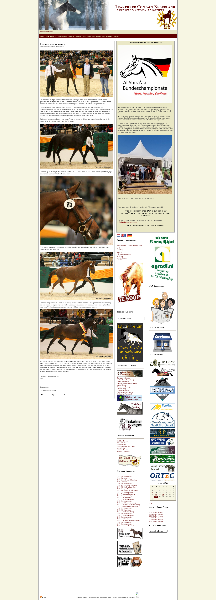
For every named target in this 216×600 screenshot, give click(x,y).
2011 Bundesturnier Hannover (127, 490)
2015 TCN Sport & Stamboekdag (128, 520)
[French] (126, 235)
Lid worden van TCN (124, 254)
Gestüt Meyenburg (123, 381)
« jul (150, 503)
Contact (117, 36)
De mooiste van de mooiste (52, 43)
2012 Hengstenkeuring (124, 501)
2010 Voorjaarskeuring (125, 489)
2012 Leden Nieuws (156, 521)
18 (156, 495)
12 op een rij (45, 395)
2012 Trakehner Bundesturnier (127, 506)
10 (152, 493)
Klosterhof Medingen (124, 387)
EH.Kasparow (121, 443)
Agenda (71, 36)
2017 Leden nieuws (156, 512)
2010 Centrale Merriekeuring (127, 480)
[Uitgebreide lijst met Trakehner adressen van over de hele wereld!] (130, 401)
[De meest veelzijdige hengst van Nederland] (162, 376)
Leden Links (96, 36)
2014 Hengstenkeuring (124, 513)
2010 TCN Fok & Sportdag (126, 487)
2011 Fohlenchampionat (125, 492)
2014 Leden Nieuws (156, 518)
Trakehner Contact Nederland (145, 6)
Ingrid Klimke (122, 385)
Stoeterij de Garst (122, 450)
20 (163, 495)
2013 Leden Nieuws (156, 519)
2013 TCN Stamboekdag (125, 512)
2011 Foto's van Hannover (126, 494)
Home (42, 36)
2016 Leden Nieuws (156, 514)
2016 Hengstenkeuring (124, 522)
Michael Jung (121, 388)
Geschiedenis (62, 36)
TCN (47, 36)
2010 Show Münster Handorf (127, 485)
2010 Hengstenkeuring (124, 483)
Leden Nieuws (107, 36)
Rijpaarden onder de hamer (61, 395)
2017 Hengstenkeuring (124, 524)
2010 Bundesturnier (123, 478)
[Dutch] (119, 235)
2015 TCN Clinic (122, 519)
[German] (130, 235)
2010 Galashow (122, 482)
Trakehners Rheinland (124, 394)
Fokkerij (53, 36)
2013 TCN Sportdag (124, 510)
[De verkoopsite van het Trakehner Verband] (130, 414)
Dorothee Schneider (123, 378)
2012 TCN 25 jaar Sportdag (126, 503)
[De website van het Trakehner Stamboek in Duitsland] (130, 376)
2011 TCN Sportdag (124, 497)
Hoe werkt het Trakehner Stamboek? (129, 245)
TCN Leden (87, 36)
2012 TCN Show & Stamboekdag (128, 504)
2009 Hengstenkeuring (124, 476)
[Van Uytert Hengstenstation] (162, 402)
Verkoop (78, 36)
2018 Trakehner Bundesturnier (127, 526)
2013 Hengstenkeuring (124, 508)
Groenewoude (121, 444)
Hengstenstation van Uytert (126, 446)
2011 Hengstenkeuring (124, 496)
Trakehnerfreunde (123, 390)
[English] (122, 235)
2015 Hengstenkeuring (124, 517)
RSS (44, 597)
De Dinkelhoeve (122, 441)
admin (51, 46)
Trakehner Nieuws (46, 32)
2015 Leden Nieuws (156, 516)
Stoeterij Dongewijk (123, 451)
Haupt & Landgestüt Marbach (127, 383)
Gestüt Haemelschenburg (125, 380)
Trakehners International (125, 392)
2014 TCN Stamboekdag (125, 515)
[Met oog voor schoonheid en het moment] (162, 428)
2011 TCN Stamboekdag (125, 499)
